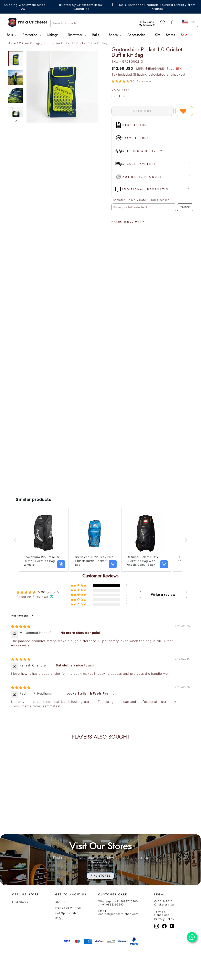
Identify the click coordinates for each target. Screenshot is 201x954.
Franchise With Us (68, 907)
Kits (157, 34)
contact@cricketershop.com (118, 914)
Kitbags (53, 34)
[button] (120, 81)
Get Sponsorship (67, 913)
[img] (21, 627)
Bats (10, 34)
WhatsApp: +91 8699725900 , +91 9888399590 (118, 903)
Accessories (136, 34)
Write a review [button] (163, 595)
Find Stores (20, 902)
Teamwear (75, 34)
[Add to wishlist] (184, 111)
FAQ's (59, 918)
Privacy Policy (164, 919)
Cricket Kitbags (30, 43)
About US (62, 902)
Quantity (120, 89)
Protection (30, 34)
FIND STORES (100, 875)
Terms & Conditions (161, 913)
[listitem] (44, 540)
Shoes (114, 34)
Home (12, 43)
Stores (170, 34)
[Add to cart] (61, 564)
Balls (96, 34)
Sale (184, 34)
